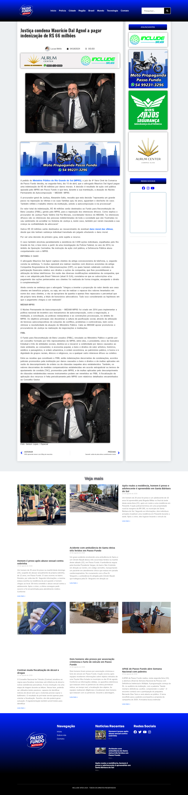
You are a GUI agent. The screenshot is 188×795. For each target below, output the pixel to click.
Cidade (72, 10)
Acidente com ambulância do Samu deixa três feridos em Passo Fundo (92, 549)
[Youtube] (152, 188)
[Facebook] (143, 188)
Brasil (91, 10)
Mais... (111, 739)
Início (53, 10)
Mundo (100, 10)
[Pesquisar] (167, 11)
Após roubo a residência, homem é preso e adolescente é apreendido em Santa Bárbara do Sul (146, 488)
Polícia (62, 10)
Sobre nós (61, 735)
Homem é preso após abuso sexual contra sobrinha (118, 733)
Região (82, 10)
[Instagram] (148, 188)
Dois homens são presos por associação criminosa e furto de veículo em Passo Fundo (92, 662)
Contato (125, 10)
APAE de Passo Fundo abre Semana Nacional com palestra (142, 670)
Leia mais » (21, 596)
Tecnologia (112, 10)
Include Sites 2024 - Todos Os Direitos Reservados (94, 788)
